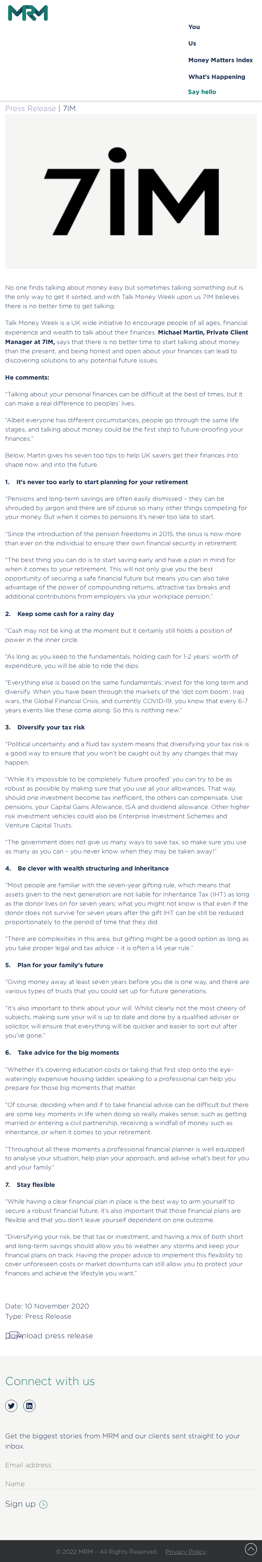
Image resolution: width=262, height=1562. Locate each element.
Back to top (251, 1549)
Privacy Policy (185, 1551)
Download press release (49, 1335)
